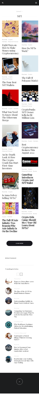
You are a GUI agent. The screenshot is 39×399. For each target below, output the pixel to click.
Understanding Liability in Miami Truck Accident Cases (24, 302)
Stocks (35, 171)
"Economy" (17, 279)
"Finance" (17, 288)
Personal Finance (13, 41)
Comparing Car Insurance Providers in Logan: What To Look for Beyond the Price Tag (24, 313)
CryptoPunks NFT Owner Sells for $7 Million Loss (28, 113)
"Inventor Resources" (20, 333)
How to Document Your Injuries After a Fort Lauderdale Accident (22, 349)
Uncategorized (18, 321)
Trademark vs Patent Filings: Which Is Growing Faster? (23, 337)
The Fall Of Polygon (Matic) (30, 79)
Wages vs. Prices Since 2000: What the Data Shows (24, 282)
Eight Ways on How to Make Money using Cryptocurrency (10, 49)
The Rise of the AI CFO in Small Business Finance (23, 292)
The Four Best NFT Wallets (9, 83)
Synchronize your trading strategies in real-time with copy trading (23, 360)
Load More (19, 243)
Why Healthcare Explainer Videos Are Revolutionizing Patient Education (23, 326)
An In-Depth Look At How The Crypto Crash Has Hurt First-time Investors (10, 161)
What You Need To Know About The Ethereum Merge (10, 116)
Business (4, 39)
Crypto (10, 39)
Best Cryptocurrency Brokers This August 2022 (30, 148)
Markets (4, 41)
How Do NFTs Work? (29, 49)
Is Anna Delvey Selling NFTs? (9, 196)
